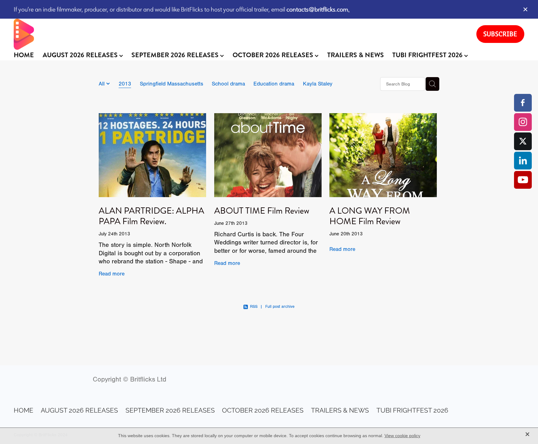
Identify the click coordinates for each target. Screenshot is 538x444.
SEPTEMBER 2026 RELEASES (175, 55)
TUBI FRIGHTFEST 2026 (428, 55)
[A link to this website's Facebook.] (523, 103)
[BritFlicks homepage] (239, 34)
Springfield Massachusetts (171, 84)
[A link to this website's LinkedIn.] (523, 160)
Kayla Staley (318, 84)
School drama (228, 84)
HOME (24, 55)
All (102, 84)
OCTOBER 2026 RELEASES (274, 55)
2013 (125, 84)
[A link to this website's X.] (523, 141)
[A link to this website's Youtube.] (523, 180)
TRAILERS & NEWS (355, 55)
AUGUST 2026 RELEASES (81, 55)
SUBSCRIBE (500, 34)
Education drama (273, 84)
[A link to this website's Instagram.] (523, 122)
